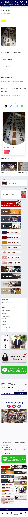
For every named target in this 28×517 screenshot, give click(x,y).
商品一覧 (21, 393)
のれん (3, 305)
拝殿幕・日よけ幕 (6, 316)
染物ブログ (9, 158)
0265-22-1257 (9, 387)
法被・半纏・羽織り (7, 327)
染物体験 (4, 324)
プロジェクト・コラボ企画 (8, 307)
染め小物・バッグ (6, 319)
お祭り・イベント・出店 (8, 299)
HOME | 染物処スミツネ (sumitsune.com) (11, 95)
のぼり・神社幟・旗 (7, 302)
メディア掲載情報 (6, 310)
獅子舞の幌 (4, 330)
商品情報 (4, 313)
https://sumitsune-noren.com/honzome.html (12, 81)
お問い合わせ (8, 393)
